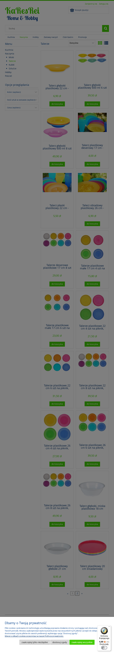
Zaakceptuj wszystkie (82, 642)
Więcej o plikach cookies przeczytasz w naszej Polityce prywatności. (34, 636)
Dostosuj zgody (59, 642)
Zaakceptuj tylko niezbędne (35, 642)
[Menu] (109, 627)
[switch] (104, 647)
